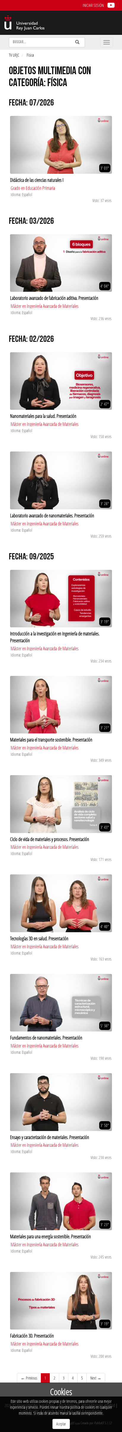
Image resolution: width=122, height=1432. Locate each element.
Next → (95, 1378)
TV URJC (14, 55)
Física (30, 55)
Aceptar (61, 1424)
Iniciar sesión (93, 5)
